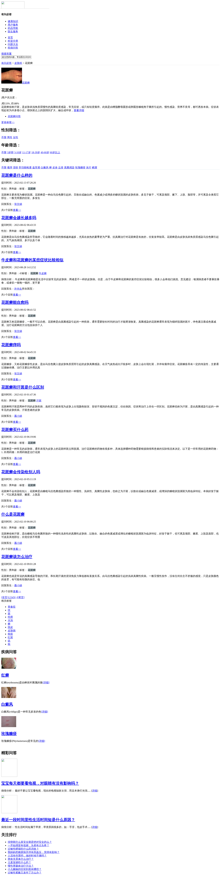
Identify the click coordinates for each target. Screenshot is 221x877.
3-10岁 (18, 152)
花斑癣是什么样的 (16, 175)
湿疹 (15, 167)
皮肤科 (18, 63)
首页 (10, 37)
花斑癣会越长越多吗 (18, 218)
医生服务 (13, 31)
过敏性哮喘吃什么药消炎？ (23, 848)
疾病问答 (13, 47)
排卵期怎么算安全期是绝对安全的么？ (30, 842)
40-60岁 (45, 152)
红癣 (5, 675)
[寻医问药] (12, 7)
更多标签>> (8, 122)
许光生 (18, 288)
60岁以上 (55, 152)
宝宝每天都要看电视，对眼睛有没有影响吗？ (40, 783)
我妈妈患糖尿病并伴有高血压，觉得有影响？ (34, 852)
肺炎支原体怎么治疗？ (21, 859)
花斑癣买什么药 (14, 429)
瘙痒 (9, 167)
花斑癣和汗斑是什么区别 (22, 387)
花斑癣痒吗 (11, 345)
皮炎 (55, 167)
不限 (3, 137)
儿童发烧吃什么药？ (19, 862)
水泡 (10, 620)
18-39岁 (35, 152)
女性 (15, 137)
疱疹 (10, 634)
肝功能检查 (25, 167)
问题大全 (13, 44)
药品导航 (13, 28)
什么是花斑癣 (13, 514)
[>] (16, 597)
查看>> (17, 210)
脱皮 (10, 627)
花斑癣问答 (14, 116)
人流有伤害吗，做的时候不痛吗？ (27, 855)
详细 (94, 790)
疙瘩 (10, 617)
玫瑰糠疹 (80, 167)
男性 (9, 137)
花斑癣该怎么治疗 (16, 557)
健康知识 (13, 21)
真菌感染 (69, 167)
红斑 (10, 637)
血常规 (36, 167)
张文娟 (18, 204)
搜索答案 (6, 53)
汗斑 (38, 400)
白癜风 (45, 167)
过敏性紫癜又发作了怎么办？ (24, 872)
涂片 (88, 167)
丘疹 (60, 167)
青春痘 (12, 606)
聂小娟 (18, 416)
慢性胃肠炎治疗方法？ (21, 865)
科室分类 (13, 40)
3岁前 (10, 152)
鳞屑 (94, 167)
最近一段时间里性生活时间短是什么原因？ (38, 820)
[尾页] (21, 597)
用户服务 (13, 24)
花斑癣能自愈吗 (14, 302)
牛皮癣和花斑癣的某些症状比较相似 (32, 260)
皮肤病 (12, 630)
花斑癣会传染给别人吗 (20, 472)
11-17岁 (26, 152)
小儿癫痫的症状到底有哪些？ (24, 869)
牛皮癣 (43, 273)
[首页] (4, 597)
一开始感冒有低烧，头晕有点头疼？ (28, 845)
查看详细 (79, 110)
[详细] (46, 682)
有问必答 (6, 63)
